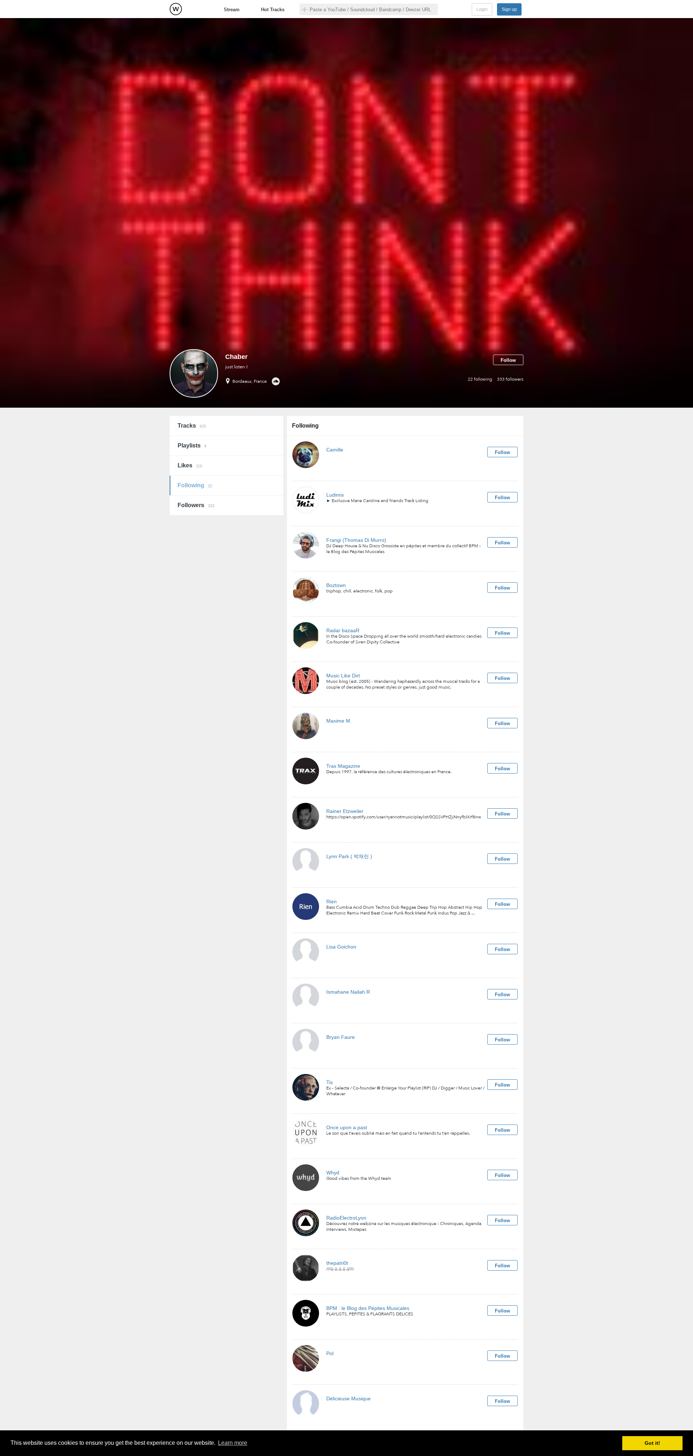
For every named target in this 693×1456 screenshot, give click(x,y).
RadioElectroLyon (346, 1218)
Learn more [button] (232, 1443)
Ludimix (335, 495)
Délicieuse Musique (348, 1398)
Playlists (192, 445)
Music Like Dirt (343, 675)
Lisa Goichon (341, 947)
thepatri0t (337, 1263)
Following (195, 485)
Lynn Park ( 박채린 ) (349, 856)
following (480, 379)
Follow (508, 360)
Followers (196, 505)
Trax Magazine (343, 766)
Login (482, 9)
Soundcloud (275, 381)
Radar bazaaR (342, 630)
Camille (334, 450)
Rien (331, 901)
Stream (232, 9)
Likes (190, 465)
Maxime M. (339, 721)
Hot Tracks (272, 9)
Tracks (192, 426)
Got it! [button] (652, 1443)
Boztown (336, 585)
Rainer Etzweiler (344, 811)
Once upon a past (346, 1127)
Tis (329, 1082)
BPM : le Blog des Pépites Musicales (367, 1308)
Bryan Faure (340, 1037)
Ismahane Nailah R (348, 992)
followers (510, 379)
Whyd (332, 1172)
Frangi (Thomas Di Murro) (356, 540)
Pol (330, 1353)
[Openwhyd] (176, 9)
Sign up (509, 9)
